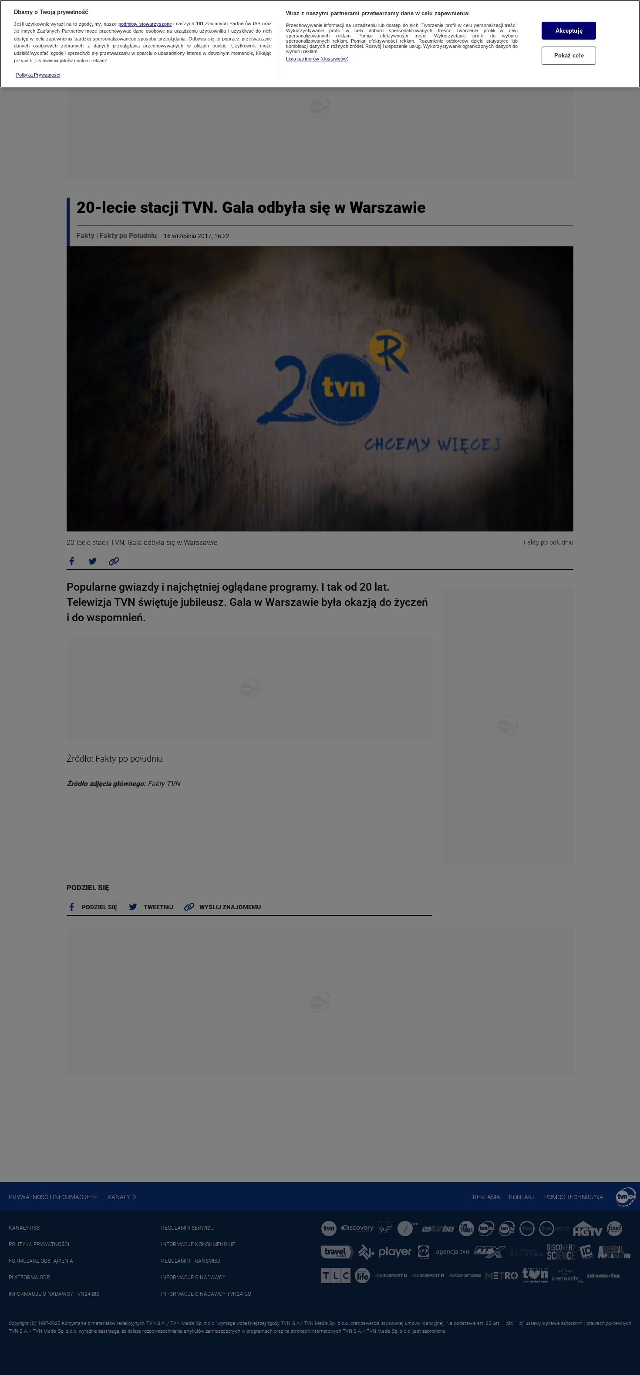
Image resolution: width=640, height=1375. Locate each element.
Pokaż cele (569, 56)
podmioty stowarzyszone (145, 24)
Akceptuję (569, 30)
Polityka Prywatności (38, 74)
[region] (320, 44)
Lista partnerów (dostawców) (317, 58)
